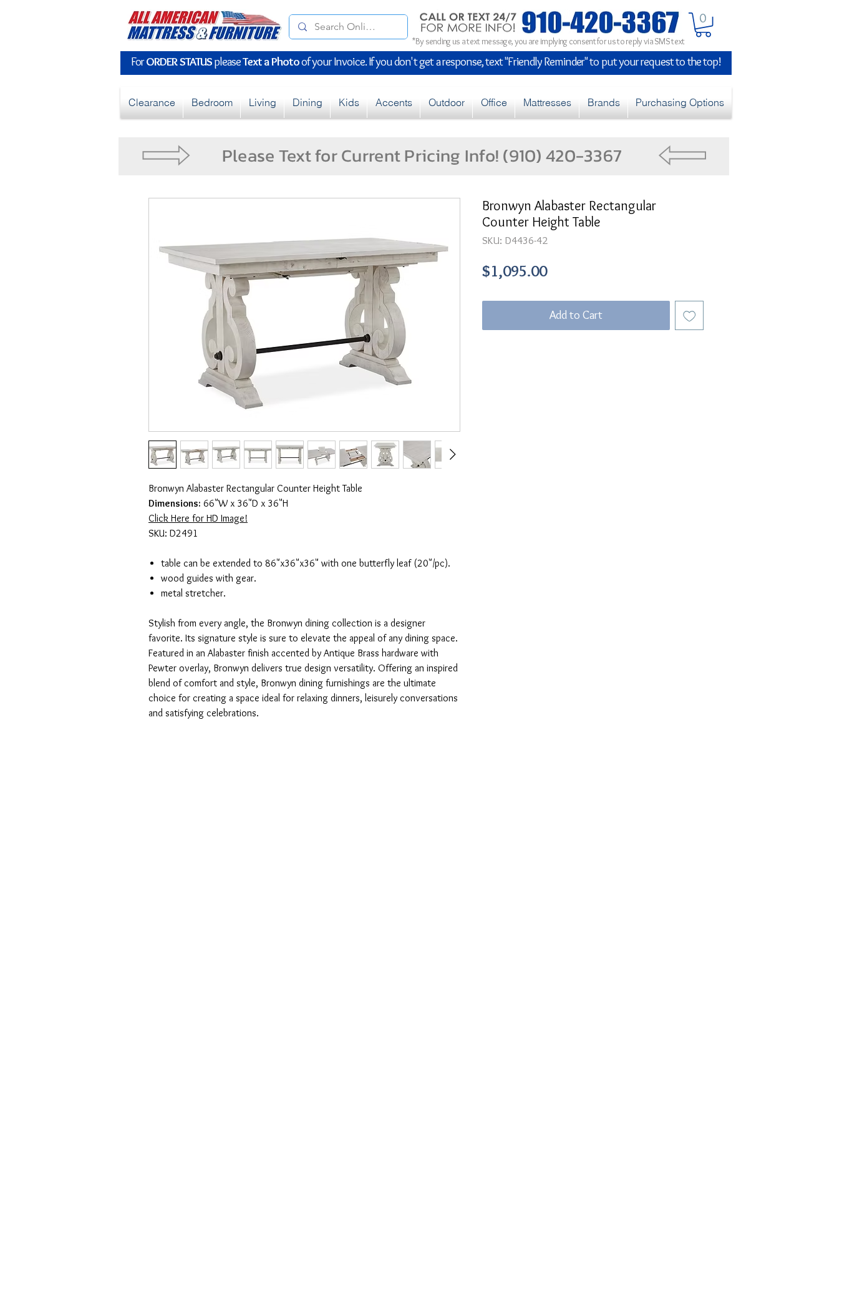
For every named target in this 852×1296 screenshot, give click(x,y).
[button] (703, 24)
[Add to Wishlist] (689, 315)
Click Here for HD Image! (198, 518)
